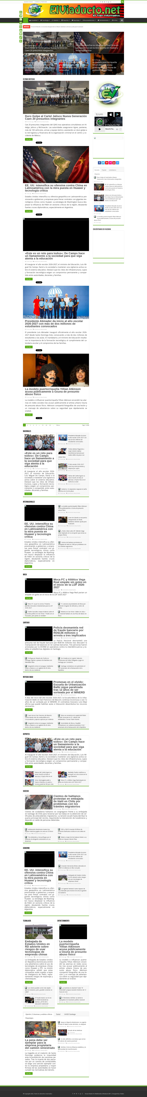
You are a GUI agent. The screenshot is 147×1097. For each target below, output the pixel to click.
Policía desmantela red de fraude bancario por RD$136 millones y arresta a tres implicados (70, 631)
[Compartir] (21, 41)
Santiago (26, 623)
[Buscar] (122, 1)
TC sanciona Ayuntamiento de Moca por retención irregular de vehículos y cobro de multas (72, 606)
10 (42, 425)
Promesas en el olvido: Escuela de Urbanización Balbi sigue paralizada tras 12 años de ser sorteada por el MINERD (70, 687)
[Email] (21, 34)
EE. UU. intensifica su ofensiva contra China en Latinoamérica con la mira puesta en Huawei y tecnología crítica (97, 48)
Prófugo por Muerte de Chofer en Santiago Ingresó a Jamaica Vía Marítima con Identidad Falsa (38, 660)
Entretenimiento (104, 20)
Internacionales (29, 502)
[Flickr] (106, 2)
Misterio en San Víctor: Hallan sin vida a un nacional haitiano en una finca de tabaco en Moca (72, 614)
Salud (58, 1014)
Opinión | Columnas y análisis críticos (39, 1014)
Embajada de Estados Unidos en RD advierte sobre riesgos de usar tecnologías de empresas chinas (37, 948)
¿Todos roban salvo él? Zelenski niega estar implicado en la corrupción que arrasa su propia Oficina (58, 26)
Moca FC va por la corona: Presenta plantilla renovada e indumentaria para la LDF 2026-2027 (39, 606)
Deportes (66, 20)
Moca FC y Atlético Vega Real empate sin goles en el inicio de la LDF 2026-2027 (70, 583)
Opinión (56, 20)
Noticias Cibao (28, 677)
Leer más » (28, 139)
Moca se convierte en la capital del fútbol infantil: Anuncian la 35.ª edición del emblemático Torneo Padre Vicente (72, 717)
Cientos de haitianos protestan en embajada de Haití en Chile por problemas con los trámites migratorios (72, 544)
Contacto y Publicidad (41, 2)
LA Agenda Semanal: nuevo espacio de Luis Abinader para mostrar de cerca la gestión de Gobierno (72, 890)
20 (46, 425)
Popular (104, 170)
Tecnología (45, 20)
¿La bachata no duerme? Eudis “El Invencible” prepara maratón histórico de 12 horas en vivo (72, 990)
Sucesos (26, 791)
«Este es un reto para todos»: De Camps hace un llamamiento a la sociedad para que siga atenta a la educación (55, 256)
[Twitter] (102, 2)
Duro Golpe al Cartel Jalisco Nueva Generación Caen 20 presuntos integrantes (56, 117)
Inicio (25, 20)
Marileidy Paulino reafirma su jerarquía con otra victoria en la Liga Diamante (77, 774)
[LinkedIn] (21, 30)
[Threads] (21, 26)
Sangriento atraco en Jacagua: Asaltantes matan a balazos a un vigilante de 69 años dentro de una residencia (39, 668)
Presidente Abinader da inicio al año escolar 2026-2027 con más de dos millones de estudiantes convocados (54, 324)
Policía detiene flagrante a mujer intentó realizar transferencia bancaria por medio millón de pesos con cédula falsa (71, 453)
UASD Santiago (70, 1014)
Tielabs (122, 1093)
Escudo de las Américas (75, 1030)
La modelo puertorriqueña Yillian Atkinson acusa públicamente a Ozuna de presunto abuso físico (53, 392)
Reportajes (76, 20)
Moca (25, 575)
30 (50, 425)
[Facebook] (100, 2)
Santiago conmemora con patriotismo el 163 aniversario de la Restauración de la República (71, 668)
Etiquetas (97, 174)
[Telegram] (21, 16)
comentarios (112, 170)
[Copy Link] (21, 37)
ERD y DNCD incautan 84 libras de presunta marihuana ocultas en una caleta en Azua (71, 831)
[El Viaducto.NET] (73, 10)
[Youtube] (108, 2)
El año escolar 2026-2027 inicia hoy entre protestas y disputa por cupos (76, 466)
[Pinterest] (104, 2)
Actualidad (34, 20)
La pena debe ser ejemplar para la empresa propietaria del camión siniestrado (40, 1044)
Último (58, 425)
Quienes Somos (28, 2)
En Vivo (115, 20)
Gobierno (26, 848)
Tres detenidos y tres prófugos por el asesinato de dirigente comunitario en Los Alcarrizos (38, 839)
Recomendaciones (89, 20)
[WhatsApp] (21, 12)
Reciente (97, 170)
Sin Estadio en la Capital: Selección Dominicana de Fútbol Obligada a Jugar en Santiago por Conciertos (71, 660)
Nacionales (27, 431)
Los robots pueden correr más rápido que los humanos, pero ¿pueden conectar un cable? (38, 990)
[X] (21, 23)
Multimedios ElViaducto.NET (103, 1093)
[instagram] (110, 2)
